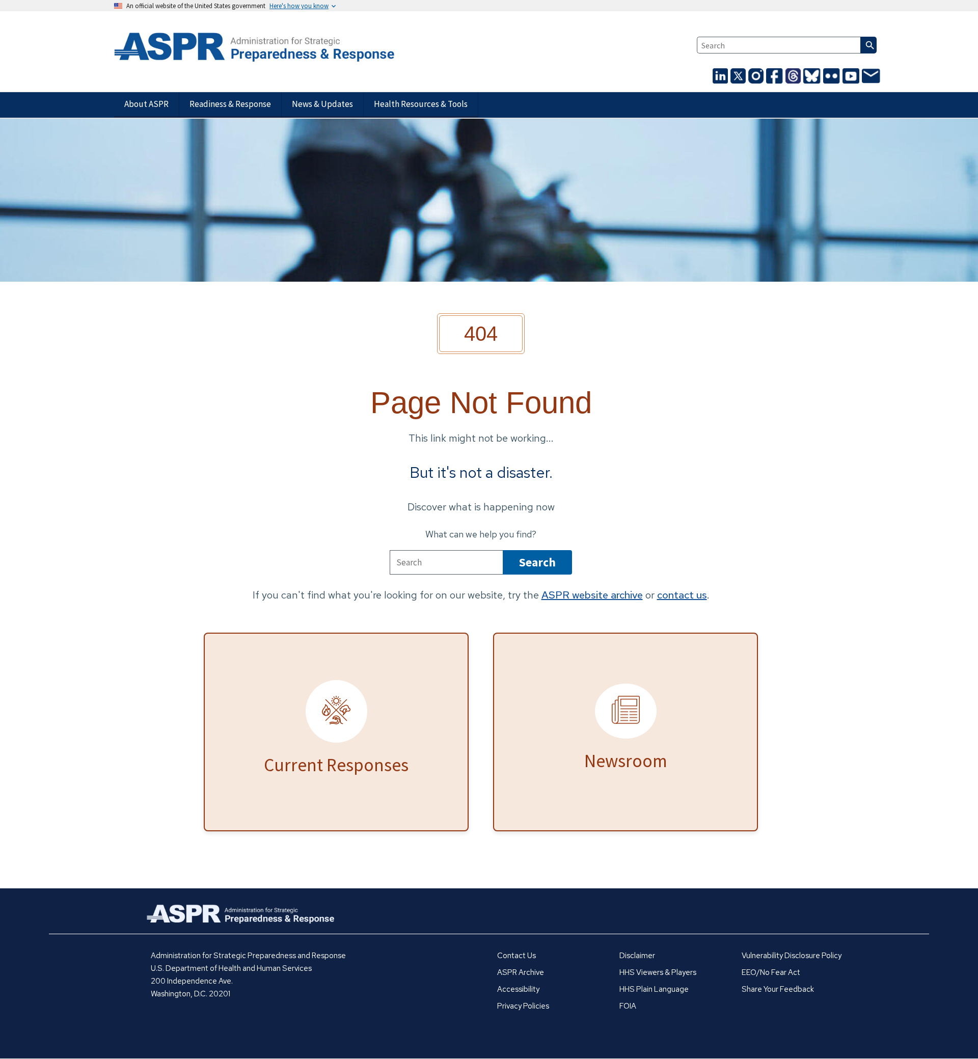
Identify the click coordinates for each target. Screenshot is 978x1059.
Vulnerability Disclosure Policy (791, 956)
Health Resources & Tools (421, 104)
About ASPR (146, 104)
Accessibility (518, 989)
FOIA (627, 1006)
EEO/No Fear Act (771, 972)
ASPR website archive (592, 595)
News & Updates (322, 104)
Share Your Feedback (778, 989)
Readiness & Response (230, 104)
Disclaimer (637, 956)
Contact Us (516, 956)
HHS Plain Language (654, 989)
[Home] (238, 48)
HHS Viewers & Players (657, 972)
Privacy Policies (523, 1006)
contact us (682, 595)
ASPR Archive (520, 972)
